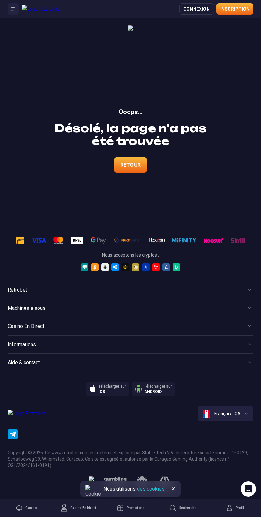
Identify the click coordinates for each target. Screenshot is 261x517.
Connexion (196, 8)
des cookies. (151, 489)
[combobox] (225, 413)
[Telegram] (13, 434)
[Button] (13, 9)
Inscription (235, 8)
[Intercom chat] (248, 489)
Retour (130, 165)
